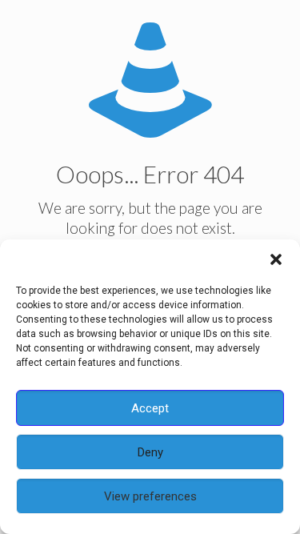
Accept (150, 408)
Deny (150, 452)
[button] (276, 259)
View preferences (150, 496)
